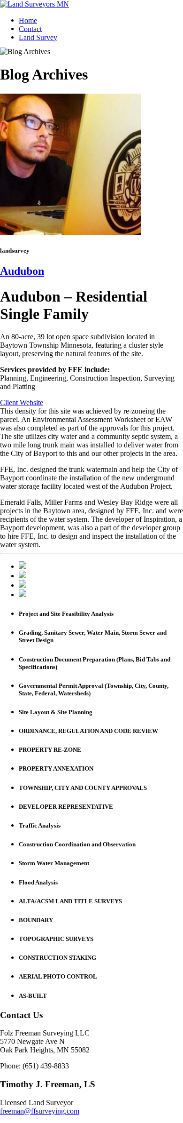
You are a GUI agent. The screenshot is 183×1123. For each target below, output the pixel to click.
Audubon (22, 271)
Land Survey (38, 37)
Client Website (21, 402)
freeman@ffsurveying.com (39, 1111)
